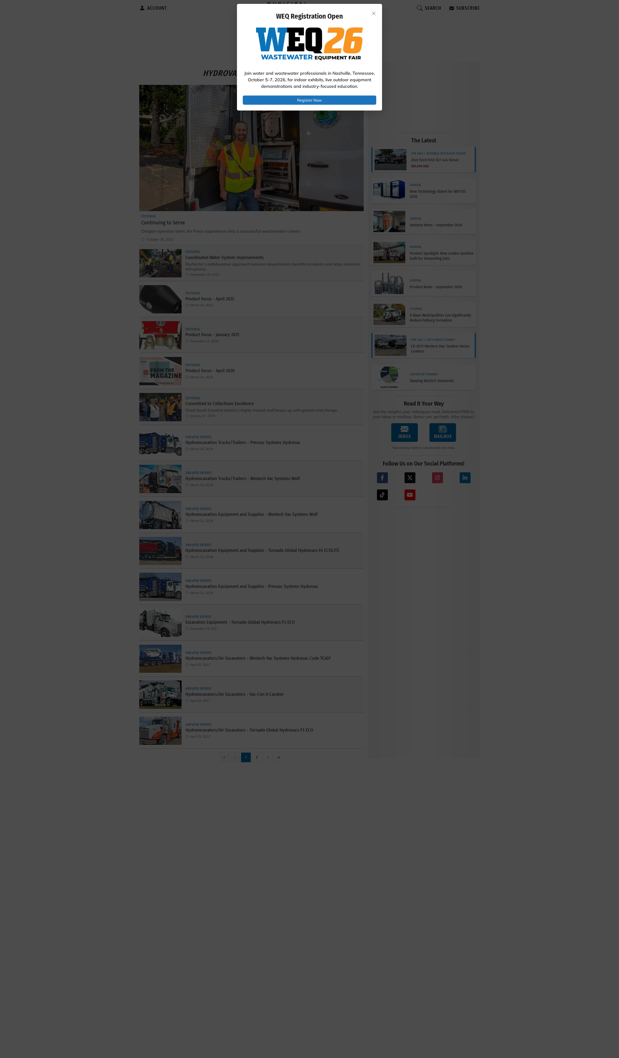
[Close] (373, 13)
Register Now (309, 100)
